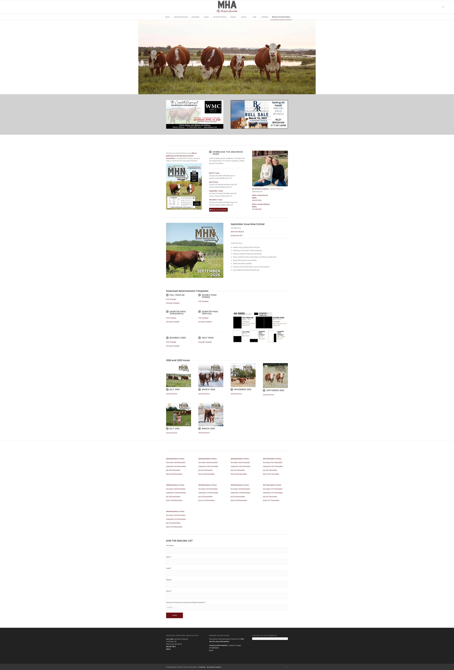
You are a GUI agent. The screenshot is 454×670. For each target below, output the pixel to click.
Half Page (208, 337)
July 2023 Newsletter (205, 470)
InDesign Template (172, 303)
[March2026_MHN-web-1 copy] (210, 375)
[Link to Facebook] (443, 7)
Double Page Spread (209, 296)
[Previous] (2, 57)
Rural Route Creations (214, 667)
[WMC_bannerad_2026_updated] (194, 114)
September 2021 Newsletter (273, 466)
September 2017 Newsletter (273, 493)
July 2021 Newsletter (270, 470)
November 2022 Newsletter (240, 462)
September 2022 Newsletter (241, 466)
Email (211, 650)
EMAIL (254, 198)
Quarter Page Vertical (210, 312)
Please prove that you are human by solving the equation (186, 602)
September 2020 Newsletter (176, 493)
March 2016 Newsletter (174, 527)
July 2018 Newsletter (238, 496)
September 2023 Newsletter (208, 466)
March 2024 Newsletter (174, 474)
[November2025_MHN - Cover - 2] (243, 375)
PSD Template (171, 299)
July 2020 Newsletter (173, 496)
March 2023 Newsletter (206, 474)
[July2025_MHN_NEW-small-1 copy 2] (178, 414)
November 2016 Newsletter (176, 515)
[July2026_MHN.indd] (178, 375)
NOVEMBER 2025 (242, 389)
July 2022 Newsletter (238, 470)
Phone (169, 591)
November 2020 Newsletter (176, 489)
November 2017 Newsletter (272, 489)
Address (169, 580)
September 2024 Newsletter (176, 466)
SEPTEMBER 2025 (275, 390)
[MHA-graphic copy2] (227, 7)
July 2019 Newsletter (205, 496)
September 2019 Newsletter (208, 493)
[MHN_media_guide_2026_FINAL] (184, 186)
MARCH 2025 (208, 428)
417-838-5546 (256, 209)
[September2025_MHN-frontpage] (275, 375)
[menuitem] (167, 17)
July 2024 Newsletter (173, 470)
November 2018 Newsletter (240, 489)
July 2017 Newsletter (270, 496)
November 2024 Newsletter (176, 462)
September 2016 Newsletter (176, 519)
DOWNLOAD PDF (236, 236)
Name (168, 557)
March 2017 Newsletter (271, 500)
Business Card (178, 337)
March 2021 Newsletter (271, 474)
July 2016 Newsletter (173, 523)
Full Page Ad (177, 295)
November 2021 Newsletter (272, 462)
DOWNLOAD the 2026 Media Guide (228, 153)
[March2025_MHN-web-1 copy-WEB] (210, 414)
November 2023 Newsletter (208, 462)
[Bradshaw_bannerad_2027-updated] (259, 114)
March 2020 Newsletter (174, 500)
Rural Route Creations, (260, 189)
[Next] (452, 57)
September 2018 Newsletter (241, 493)
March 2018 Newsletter (239, 500)
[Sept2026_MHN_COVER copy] (194, 250)
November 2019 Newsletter (208, 489)
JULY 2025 (175, 428)
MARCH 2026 (208, 389)
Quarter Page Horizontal (178, 312)
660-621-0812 (171, 646)
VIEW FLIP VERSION (237, 232)
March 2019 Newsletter (206, 500)
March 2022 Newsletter (239, 474)
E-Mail (168, 568)
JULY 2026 (175, 389)
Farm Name (170, 545)
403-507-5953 (256, 200)
